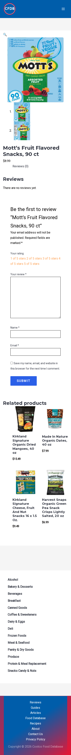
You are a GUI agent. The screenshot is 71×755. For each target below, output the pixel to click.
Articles (35, 713)
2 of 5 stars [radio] (34, 258)
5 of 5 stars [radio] (31, 264)
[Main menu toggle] (63, 9)
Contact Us (35, 734)
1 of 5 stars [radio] (18, 258)
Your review (18, 274)
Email (14, 345)
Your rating (17, 253)
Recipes (35, 723)
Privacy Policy (35, 739)
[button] (5, 34)
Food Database (35, 718)
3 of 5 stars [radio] (50, 258)
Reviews (35, 702)
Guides (35, 707)
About (36, 729)
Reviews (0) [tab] (20, 166)
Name (15, 327)
